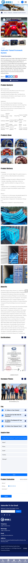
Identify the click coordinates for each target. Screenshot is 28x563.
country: (4, 454)
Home (5, 12)
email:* (3, 450)
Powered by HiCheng (5, 550)
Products (10, 12)
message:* (4, 459)
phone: (3, 446)
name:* (4, 442)
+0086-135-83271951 (5, 525)
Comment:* (4, 489)
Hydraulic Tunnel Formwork (19, 12)
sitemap (25, 548)
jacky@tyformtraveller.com (7, 535)
